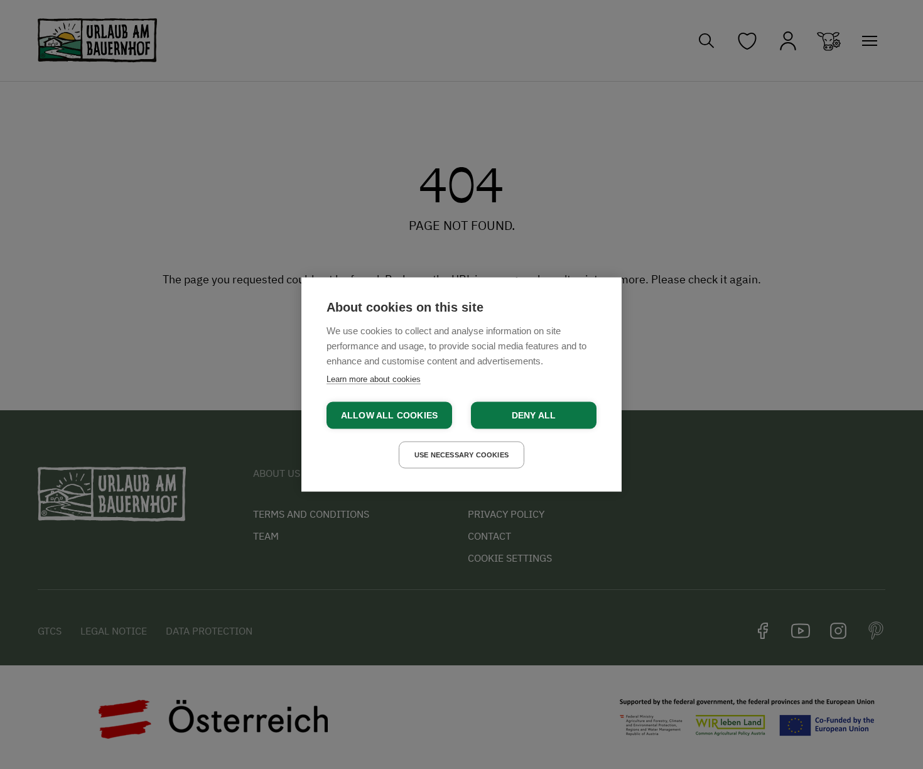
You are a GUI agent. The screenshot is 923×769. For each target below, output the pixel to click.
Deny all (534, 415)
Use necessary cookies (461, 455)
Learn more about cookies (374, 379)
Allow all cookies (389, 415)
